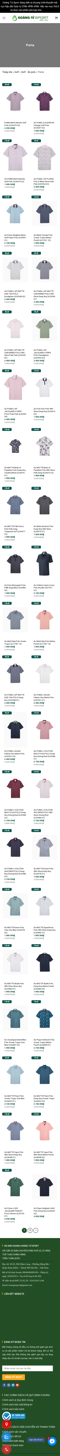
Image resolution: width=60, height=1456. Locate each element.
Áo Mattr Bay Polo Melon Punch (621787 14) (44, 642)
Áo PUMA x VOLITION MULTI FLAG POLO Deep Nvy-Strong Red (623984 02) (15, 814)
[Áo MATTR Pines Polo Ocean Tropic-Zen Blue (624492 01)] (15, 1074)
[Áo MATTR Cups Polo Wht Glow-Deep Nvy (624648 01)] (15, 1130)
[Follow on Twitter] (13, 1385)
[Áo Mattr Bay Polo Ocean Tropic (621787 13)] (15, 619)
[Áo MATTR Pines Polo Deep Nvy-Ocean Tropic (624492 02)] (44, 1074)
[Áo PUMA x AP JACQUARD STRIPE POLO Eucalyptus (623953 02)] (44, 328)
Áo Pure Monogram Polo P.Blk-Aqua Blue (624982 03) (15, 587)
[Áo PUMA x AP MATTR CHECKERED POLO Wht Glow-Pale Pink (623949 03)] (15, 328)
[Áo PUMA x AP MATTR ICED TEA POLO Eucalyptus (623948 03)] (15, 269)
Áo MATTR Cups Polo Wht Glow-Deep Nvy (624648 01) (13, 1154)
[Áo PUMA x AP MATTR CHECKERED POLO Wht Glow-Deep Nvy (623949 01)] (44, 269)
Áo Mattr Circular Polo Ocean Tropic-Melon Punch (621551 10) (43, 237)
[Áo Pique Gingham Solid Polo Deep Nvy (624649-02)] (44, 1186)
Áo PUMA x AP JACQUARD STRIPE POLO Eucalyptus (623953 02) (42, 354)
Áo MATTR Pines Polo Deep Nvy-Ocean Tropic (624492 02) (44, 1098)
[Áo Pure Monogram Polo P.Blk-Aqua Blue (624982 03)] (15, 563)
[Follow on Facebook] (4, 1385)
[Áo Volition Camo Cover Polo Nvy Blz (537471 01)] (44, 563)
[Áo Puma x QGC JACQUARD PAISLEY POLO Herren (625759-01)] (15, 1186)
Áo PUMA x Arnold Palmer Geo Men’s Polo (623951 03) (14, 753)
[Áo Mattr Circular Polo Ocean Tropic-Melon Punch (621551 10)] (44, 213)
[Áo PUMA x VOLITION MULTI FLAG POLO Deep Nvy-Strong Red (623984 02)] (15, 788)
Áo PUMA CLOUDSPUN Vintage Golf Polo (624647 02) (44, 125)
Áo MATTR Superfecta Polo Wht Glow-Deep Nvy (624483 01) (44, 930)
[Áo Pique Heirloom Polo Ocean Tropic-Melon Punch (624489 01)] (44, 1018)
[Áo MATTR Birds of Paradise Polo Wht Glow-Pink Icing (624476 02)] (44, 446)
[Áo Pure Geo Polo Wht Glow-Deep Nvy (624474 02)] (44, 387)
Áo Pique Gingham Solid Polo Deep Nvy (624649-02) (44, 1211)
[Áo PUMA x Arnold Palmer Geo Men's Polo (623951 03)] (15, 729)
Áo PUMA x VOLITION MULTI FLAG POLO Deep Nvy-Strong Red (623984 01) (44, 755)
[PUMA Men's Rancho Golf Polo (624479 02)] (15, 101)
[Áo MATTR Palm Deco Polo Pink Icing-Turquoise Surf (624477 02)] (15, 504)
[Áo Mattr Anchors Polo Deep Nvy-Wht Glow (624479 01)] (44, 504)
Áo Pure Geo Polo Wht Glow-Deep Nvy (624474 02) (44, 411)
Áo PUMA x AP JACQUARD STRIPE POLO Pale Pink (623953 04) (15, 412)
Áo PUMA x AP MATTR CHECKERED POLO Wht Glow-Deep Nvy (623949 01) (44, 295)
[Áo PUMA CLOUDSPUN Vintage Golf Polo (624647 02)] (44, 101)
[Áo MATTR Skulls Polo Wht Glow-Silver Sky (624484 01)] (15, 962)
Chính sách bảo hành (13, 1409)
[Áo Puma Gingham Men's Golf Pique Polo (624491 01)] (15, 213)
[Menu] (4, 17)
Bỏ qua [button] (46, 10)
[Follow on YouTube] (17, 1385)
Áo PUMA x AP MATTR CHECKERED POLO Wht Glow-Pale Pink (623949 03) (15, 354)
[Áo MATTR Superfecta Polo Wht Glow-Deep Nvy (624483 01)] (44, 906)
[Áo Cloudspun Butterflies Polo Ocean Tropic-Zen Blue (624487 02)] (15, 1018)
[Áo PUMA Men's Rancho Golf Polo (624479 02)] (15, 157)
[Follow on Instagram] (9, 1385)
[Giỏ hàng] (56, 18)
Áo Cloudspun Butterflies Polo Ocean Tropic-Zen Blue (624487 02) (15, 1042)
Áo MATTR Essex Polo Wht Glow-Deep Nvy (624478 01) (43, 871)
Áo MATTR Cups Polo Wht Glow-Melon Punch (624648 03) (44, 1154)
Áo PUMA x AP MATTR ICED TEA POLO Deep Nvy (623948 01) (14, 697)
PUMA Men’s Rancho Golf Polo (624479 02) (15, 123)
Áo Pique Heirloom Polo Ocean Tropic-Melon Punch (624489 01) (44, 1042)
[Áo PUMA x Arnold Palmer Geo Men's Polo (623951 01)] (44, 673)
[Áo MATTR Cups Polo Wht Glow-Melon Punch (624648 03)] (44, 1130)
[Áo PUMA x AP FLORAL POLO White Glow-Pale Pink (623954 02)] (44, 157)
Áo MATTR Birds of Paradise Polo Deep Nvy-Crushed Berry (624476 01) (15, 471)
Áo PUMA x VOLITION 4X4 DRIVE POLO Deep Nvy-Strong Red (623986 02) (15, 872)
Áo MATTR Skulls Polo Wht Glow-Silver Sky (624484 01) (14, 986)
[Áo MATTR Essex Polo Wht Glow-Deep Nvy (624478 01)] (44, 847)
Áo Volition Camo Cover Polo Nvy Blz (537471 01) (44, 587)
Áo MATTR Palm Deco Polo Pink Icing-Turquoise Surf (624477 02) (14, 530)
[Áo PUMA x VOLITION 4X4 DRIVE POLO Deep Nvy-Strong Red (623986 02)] (15, 847)
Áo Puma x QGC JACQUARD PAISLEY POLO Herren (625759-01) (14, 1212)
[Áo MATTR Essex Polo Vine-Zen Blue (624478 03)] (15, 906)
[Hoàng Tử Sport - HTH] (30, 18)
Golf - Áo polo (28, 72)
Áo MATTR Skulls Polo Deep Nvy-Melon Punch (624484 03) (44, 986)
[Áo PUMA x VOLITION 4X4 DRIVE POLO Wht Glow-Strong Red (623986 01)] (44, 788)
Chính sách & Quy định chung (17, 1400)
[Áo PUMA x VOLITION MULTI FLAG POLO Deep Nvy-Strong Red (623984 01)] (44, 729)
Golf (17, 72)
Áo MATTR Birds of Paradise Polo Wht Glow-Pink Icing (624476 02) (44, 470)
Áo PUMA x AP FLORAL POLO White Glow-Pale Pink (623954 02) (44, 181)
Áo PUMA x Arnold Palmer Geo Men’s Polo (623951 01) (44, 697)
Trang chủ (7, 72)
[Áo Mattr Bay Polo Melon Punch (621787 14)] (44, 619)
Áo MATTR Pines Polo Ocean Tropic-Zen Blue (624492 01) (14, 1098)
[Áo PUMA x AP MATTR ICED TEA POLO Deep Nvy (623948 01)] (15, 673)
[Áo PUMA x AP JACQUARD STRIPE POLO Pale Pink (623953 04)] (15, 387)
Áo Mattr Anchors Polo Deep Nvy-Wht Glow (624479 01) (43, 529)
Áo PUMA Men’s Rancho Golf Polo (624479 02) (14, 180)
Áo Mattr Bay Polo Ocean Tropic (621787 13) (15, 642)
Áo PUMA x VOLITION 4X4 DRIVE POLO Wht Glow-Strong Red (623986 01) (43, 814)
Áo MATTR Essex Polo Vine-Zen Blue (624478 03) (14, 930)
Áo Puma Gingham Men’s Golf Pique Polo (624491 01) (15, 237)
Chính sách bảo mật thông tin (17, 1404)
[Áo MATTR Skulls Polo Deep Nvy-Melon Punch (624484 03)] (44, 962)
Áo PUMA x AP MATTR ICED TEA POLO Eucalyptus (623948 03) (14, 293)
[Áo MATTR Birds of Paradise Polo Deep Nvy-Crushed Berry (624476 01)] (15, 446)
